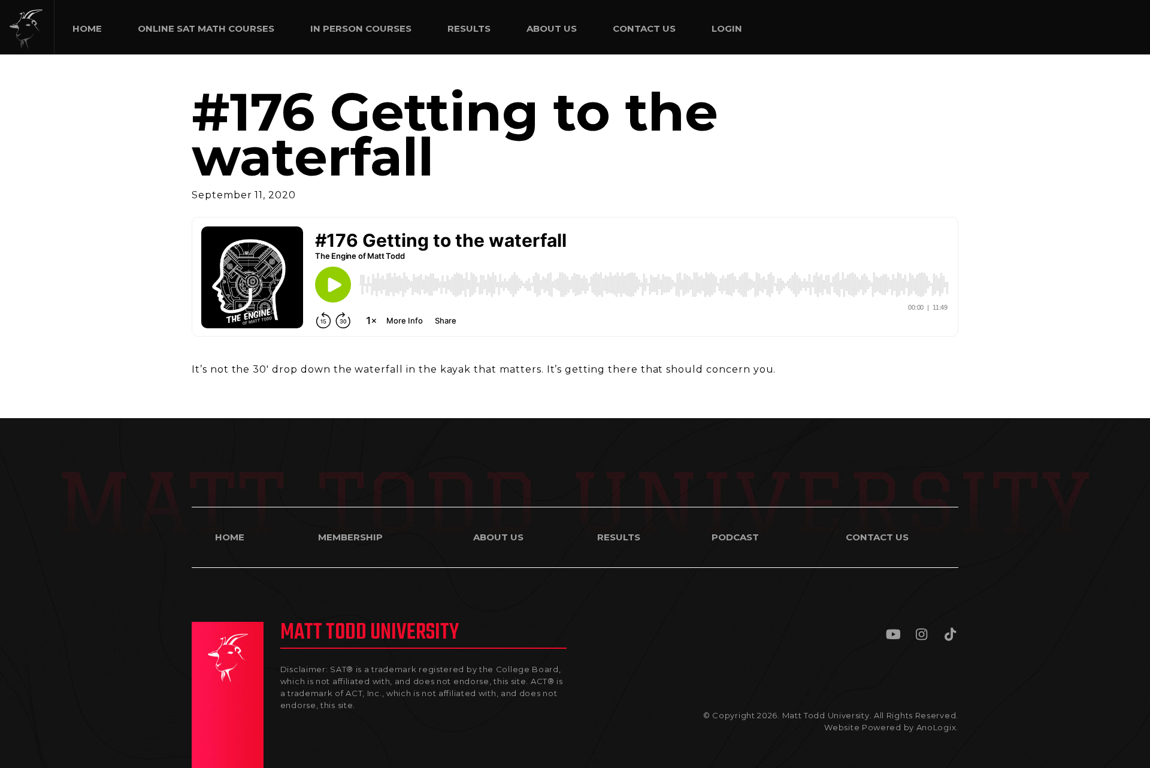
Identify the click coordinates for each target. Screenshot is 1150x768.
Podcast (735, 537)
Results (618, 537)
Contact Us (877, 537)
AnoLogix (936, 727)
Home (229, 537)
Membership (350, 537)
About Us (498, 537)
